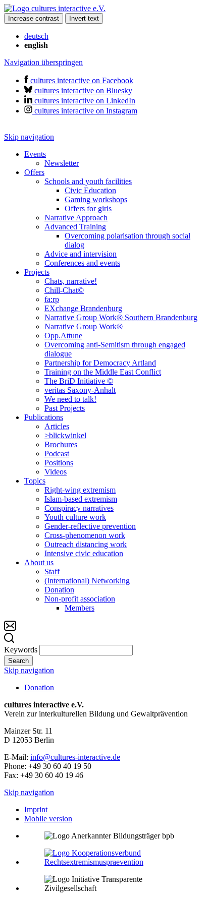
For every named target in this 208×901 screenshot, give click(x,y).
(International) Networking (87, 580)
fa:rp (51, 299)
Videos (55, 471)
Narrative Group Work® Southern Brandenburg (120, 317)
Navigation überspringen (43, 62)
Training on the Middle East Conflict (102, 372)
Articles (56, 426)
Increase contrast (33, 18)
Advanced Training (75, 226)
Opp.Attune (63, 335)
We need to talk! (70, 399)
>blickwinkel (65, 435)
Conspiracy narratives (79, 508)
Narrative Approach (76, 217)
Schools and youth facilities (88, 181)
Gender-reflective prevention (90, 526)
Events (35, 154)
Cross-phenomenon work (84, 535)
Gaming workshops (96, 199)
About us (39, 562)
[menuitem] (114, 159)
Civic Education (90, 190)
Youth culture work (75, 517)
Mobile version (48, 818)
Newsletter (61, 163)
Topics (34, 480)
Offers (34, 172)
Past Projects (64, 408)
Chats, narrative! (70, 281)
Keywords (20, 649)
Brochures (60, 444)
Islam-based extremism (80, 499)
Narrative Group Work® (83, 326)
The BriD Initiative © (78, 381)
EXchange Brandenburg (83, 308)
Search (18, 661)
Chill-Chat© (64, 290)
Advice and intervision (80, 254)
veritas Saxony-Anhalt (80, 390)
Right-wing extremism (80, 490)
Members (79, 608)
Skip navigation (29, 137)
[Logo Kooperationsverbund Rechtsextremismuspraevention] (114, 862)
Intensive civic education (83, 553)
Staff (52, 571)
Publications (43, 417)
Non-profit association (79, 598)
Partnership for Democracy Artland (100, 362)
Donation (59, 589)
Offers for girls (88, 208)
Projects (36, 272)
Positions (58, 462)
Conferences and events (82, 263)
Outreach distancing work (85, 544)
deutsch (36, 36)
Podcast (56, 453)
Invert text (84, 18)
